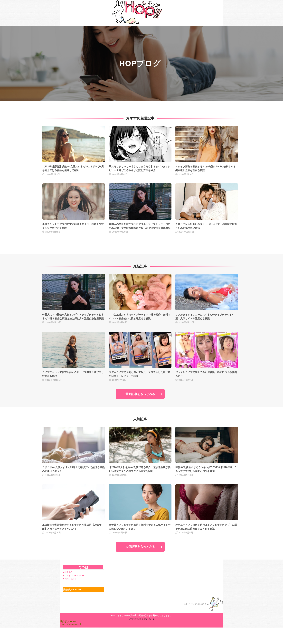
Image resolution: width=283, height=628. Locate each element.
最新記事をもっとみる (140, 394)
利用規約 (68, 572)
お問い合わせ (70, 579)
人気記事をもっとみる (140, 546)
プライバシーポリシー (74, 575)
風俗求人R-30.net (72, 589)
